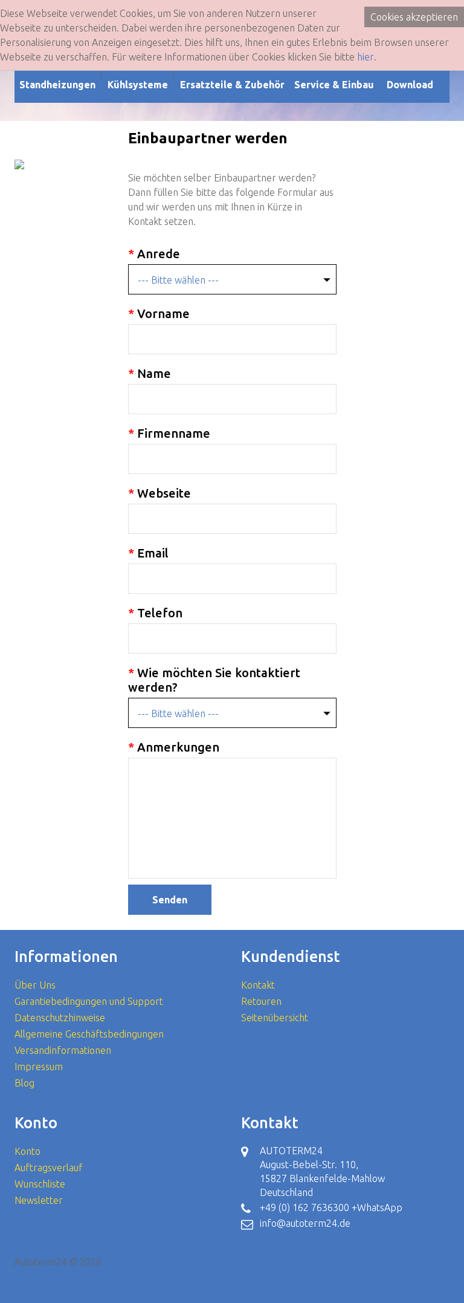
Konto (27, 1151)
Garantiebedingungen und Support (88, 1001)
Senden (169, 899)
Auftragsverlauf (48, 1167)
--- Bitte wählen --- (178, 280)
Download (410, 84)
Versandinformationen (62, 1050)
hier (365, 56)
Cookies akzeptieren (414, 16)
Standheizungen (57, 84)
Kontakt (258, 985)
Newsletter (38, 1200)
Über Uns (35, 985)
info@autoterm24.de (305, 1223)
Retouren (261, 1001)
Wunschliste (39, 1183)
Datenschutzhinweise (59, 1017)
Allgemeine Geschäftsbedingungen (89, 1033)
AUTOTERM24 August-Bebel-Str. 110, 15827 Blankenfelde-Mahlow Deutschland (322, 1171)
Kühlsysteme (138, 84)
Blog (24, 1082)
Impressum (38, 1066)
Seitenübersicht (274, 1017)
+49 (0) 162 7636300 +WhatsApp (331, 1207)
